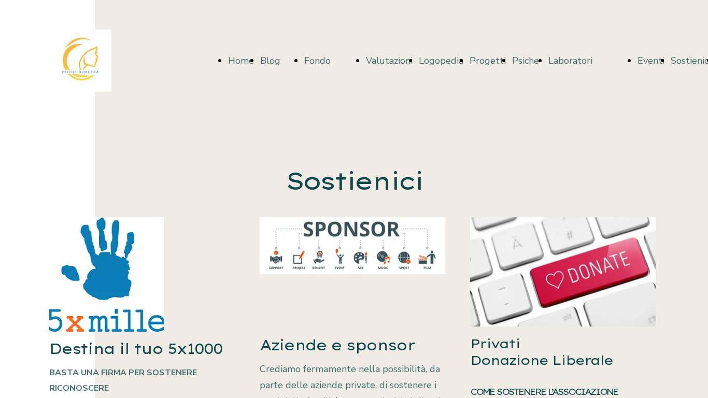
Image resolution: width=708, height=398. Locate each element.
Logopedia (441, 60)
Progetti (488, 60)
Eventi (651, 60)
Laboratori (570, 60)
